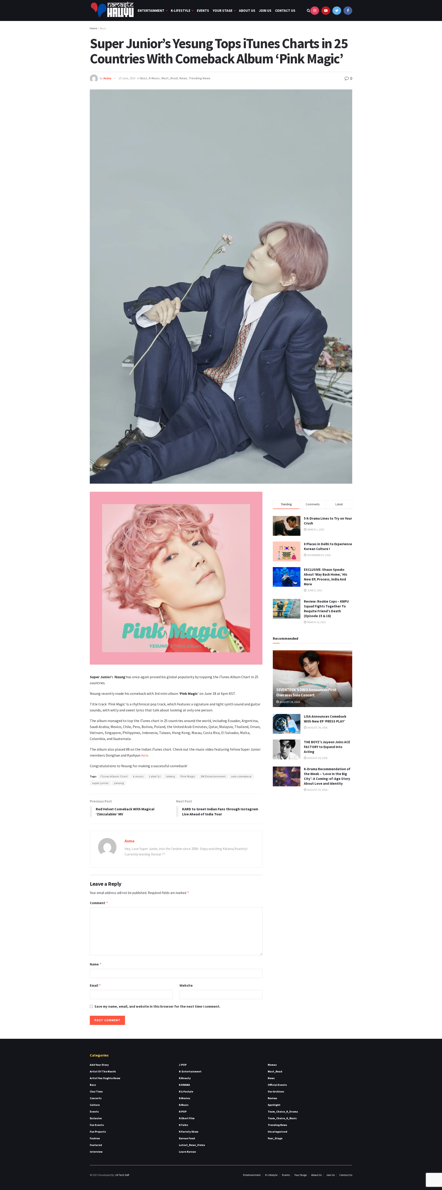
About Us (247, 10)
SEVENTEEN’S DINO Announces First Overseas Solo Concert (306, 692)
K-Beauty (185, 1078)
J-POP (182, 1064)
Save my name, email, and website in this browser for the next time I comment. (157, 1006)
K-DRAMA (184, 1084)
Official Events (277, 1084)
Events (203, 10)
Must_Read (169, 78)
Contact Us (285, 10)
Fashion (95, 1138)
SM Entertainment (213, 776)
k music (138, 776)
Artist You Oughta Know (105, 1078)
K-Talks (183, 1125)
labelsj (170, 776)
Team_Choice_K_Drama (283, 1111)
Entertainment (151, 10)
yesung (119, 783)
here (144, 755)
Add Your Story (99, 1064)
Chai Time (96, 1091)
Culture (95, 1105)
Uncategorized (277, 1131)
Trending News (199, 78)
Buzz (103, 28)
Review (272, 1098)
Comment (99, 903)
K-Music (154, 78)
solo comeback (241, 776)
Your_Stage (275, 1138)
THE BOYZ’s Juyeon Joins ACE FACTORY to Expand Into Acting (327, 747)
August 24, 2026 (289, 702)
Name (96, 964)
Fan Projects (98, 1131)
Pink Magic (187, 776)
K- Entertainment (190, 1071)
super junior (100, 783)
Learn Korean (187, 1151)
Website (186, 985)
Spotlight (274, 1105)
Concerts (96, 1098)
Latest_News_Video (192, 1145)
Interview (96, 1151)
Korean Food (187, 1138)
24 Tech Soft (122, 1175)
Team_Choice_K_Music (282, 1118)
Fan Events (97, 1125)
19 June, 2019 (127, 78)
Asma (107, 78)
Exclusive (96, 1118)
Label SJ (155, 776)
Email (95, 985)
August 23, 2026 (317, 789)
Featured (96, 1145)
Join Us (265, 10)
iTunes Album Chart (114, 776)
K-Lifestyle (180, 10)
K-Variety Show (188, 1131)
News (183, 78)
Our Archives (276, 1091)
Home (93, 28)
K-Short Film (187, 1118)
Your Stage (223, 10)
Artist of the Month (103, 1071)
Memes (272, 1064)
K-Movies (184, 1098)
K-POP (182, 1111)
